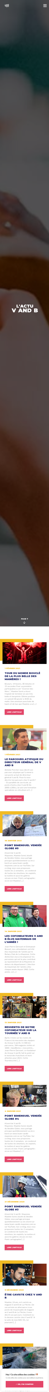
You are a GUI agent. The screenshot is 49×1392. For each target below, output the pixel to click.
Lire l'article (14, 712)
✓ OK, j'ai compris (24, 1384)
